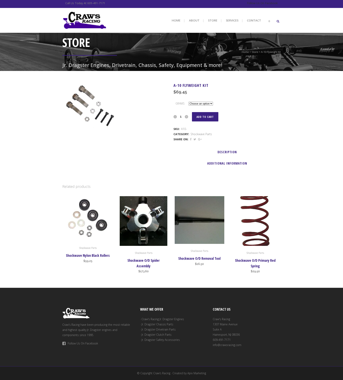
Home (245, 52)
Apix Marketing (196, 373)
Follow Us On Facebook (262, 3)
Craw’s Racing (161, 373)
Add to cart (205, 117)
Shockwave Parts (201, 134)
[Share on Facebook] (191, 139)
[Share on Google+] (200, 139)
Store (255, 52)
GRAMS (180, 103)
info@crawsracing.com (227, 345)
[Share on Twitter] (195, 139)
